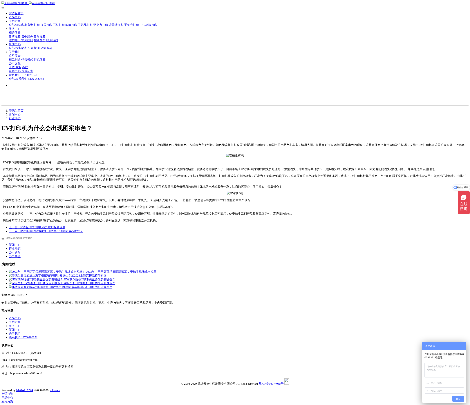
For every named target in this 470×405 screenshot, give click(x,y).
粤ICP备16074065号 (271, 383)
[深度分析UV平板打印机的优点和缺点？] (36, 283)
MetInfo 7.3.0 (24, 390)
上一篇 (37, 227)
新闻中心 (15, 114)
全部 (12, 24)
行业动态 (15, 118)
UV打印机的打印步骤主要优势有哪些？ (89, 279)
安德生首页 (16, 13)
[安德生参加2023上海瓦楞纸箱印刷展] (34, 275)
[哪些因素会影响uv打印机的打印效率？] (35, 287)
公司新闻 (15, 252)
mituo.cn (55, 390)
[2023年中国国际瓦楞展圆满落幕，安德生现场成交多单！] (47, 271)
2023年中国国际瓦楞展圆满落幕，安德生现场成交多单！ (122, 271)
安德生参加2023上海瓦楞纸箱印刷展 (82, 275)
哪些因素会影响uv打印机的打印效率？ (87, 287)
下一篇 (46, 231)
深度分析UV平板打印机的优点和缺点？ (89, 283)
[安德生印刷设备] (235, 3)
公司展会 (15, 256)
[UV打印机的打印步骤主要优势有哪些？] (36, 279)
